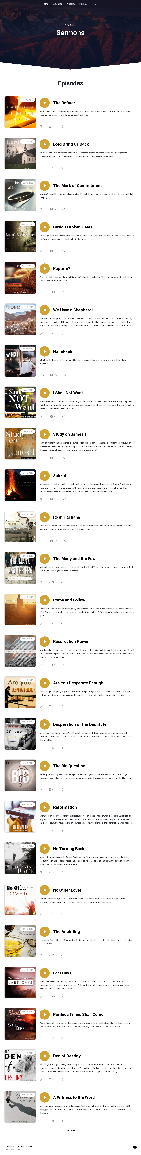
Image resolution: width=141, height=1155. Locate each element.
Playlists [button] (83, 4)
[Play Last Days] (45, 973)
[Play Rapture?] (45, 268)
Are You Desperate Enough (78, 682)
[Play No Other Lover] (45, 890)
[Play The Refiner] (45, 103)
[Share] (62, 126)
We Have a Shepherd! (73, 310)
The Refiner (64, 102)
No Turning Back (68, 848)
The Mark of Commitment (77, 185)
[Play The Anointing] (45, 932)
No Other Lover (67, 890)
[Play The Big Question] (45, 766)
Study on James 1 (70, 434)
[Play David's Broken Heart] (45, 227)
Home (45, 4)
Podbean (23, 1150)
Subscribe (57, 4)
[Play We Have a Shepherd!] (45, 310)
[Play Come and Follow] (45, 600)
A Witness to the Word (74, 1097)
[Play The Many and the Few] (45, 559)
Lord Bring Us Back (71, 144)
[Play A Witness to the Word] (45, 1097)
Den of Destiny (67, 1055)
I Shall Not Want (68, 392)
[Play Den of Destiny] (45, 1056)
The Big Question (69, 765)
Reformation (65, 807)
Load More (70, 1130)
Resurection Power (71, 641)
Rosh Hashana (66, 517)
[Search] (95, 4)
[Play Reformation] (45, 807)
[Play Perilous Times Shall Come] (45, 1014)
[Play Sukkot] (45, 476)
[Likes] (40, 126)
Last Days (62, 973)
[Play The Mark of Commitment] (45, 186)
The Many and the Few (74, 558)
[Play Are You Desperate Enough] (45, 683)
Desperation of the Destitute (79, 724)
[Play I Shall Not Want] (45, 393)
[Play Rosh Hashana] (45, 517)
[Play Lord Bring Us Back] (45, 144)
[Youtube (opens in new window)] (135, 1147)
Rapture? (61, 268)
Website (71, 4)
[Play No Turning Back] (45, 849)
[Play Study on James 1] (45, 434)
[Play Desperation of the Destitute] (45, 724)
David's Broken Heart (72, 227)
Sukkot (59, 475)
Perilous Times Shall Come (78, 1014)
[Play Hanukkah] (45, 351)
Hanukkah (62, 351)
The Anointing (66, 931)
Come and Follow (69, 600)
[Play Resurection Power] (45, 641)
